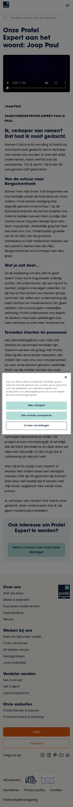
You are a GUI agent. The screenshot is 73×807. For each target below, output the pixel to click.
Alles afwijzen (36, 405)
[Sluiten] (66, 377)
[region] (36, 403)
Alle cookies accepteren (36, 415)
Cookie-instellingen (36, 425)
